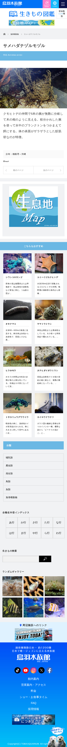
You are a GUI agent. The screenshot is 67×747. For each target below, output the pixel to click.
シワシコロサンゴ (14, 277)
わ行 (58, 533)
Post (6, 161)
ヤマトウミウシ (44, 324)
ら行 (47, 533)
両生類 (9, 473)
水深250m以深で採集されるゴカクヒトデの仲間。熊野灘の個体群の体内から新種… (48, 288)
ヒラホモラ (11, 370)
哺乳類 (9, 457)
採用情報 (33, 709)
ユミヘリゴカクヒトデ (47, 277)
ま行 (23, 533)
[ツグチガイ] (33, 586)
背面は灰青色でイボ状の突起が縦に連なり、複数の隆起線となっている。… (48, 380)
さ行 (35, 522)
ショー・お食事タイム (33, 697)
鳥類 (8, 481)
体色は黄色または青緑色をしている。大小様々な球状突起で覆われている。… (48, 333)
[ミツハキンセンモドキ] (55, 586)
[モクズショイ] (12, 586)
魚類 (8, 489)
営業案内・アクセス (33, 684)
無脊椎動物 (11, 497)
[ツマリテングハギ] (33, 607)
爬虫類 (9, 465)
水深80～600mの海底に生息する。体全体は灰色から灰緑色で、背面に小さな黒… (17, 335)
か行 (23, 522)
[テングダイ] (12, 607)
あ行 (11, 522)
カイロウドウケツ (45, 417)
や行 (35, 533)
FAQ (33, 703)
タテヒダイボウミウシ (47, 370)
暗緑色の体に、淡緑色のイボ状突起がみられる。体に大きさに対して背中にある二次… (17, 428)
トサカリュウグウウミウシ (17, 418)
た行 (47, 522)
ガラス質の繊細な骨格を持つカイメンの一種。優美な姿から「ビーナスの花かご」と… (48, 428)
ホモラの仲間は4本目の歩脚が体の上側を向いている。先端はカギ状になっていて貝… (17, 381)
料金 (33, 690)
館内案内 (33, 678)
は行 (11, 533)
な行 (58, 522)
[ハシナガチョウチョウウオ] (55, 607)
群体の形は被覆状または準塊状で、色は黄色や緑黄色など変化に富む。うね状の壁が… (17, 288)
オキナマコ (11, 324)
